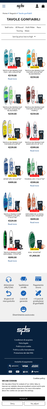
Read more (12, 79)
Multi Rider (30, 27)
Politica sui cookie (23, 346)
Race (39, 27)
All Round (19, 27)
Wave (27, 31)
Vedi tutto (9, 27)
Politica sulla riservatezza (23, 349)
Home (5, 13)
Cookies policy (39, 378)
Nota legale (23, 343)
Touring (19, 31)
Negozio (13, 13)
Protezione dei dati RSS (23, 353)
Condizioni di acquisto (23, 340)
